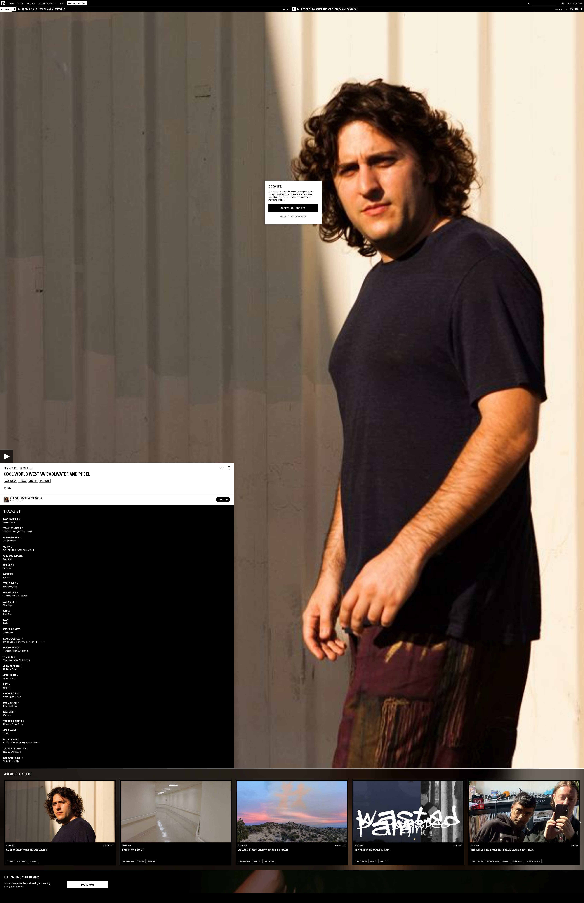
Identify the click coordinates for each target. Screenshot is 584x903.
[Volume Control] (581, 9)
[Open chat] (562, 3)
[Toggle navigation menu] (580, 3)
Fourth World (492, 861)
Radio (11, 3)
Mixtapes (47, 3)
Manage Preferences (293, 216)
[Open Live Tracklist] (576, 9)
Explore (31, 3)
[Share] (221, 468)
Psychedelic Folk (532, 861)
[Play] (6, 456)
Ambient (33, 481)
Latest (20, 3)
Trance (22, 481)
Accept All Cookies (293, 208)
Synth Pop (22, 861)
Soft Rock (44, 481)
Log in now (87, 884)
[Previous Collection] (578, 819)
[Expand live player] (566, 9)
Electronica (10, 481)
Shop (62, 3)
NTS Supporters (76, 3)
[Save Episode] (228, 468)
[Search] (529, 3)
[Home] (3, 3)
